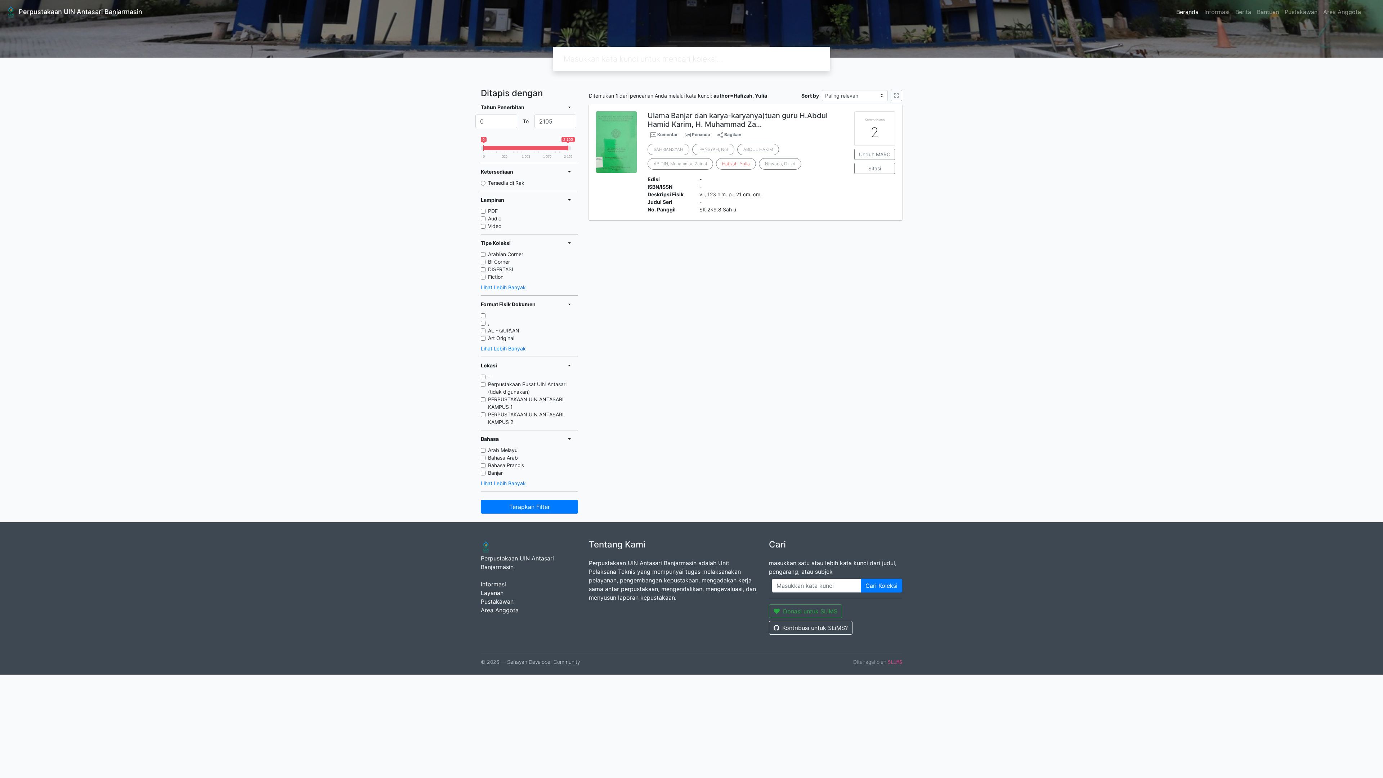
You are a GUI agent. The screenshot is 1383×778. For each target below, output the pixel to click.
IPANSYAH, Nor (713, 149)
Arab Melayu (503, 450)
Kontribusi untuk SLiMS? (815, 627)
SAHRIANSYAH (668, 149)
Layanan (492, 592)
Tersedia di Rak (506, 183)
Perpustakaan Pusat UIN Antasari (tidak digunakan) (527, 388)
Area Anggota (1342, 11)
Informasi (1217, 11)
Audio (494, 218)
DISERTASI (500, 269)
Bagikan (732, 134)
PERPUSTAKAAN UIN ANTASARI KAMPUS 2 (526, 418)
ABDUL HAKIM (758, 149)
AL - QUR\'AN (503, 330)
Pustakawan (1301, 11)
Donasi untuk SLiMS (810, 611)
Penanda (701, 134)
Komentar (667, 134)
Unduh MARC (874, 154)
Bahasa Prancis (506, 465)
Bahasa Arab (503, 458)
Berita (1243, 11)
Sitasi (874, 168)
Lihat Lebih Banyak (503, 287)
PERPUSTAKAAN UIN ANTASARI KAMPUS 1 (526, 403)
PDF (493, 211)
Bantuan (1268, 11)
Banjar (495, 473)
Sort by (810, 96)
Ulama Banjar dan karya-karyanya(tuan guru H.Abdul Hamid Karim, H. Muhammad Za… (738, 120)
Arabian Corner (505, 254)
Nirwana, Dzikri (780, 163)
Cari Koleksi (881, 585)
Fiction (495, 277)
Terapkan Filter (529, 506)
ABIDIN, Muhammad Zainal (680, 163)
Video (494, 226)
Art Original (501, 338)
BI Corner (499, 262)
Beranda (1187, 11)
